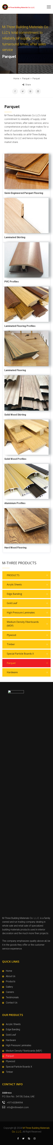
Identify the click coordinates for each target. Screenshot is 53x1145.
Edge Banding (14, 594)
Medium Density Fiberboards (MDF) (23, 623)
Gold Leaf (12, 603)
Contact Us (11, 1002)
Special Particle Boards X (20, 653)
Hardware (12, 672)
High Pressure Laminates (21, 612)
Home (9, 970)
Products (10, 981)
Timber (11, 644)
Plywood (11, 635)
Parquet (11, 663)
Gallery (9, 986)
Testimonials (12, 997)
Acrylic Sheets (14, 584)
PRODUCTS (13, 575)
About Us (10, 976)
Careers (10, 992)
